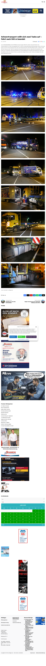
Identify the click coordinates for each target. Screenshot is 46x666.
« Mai (3, 524)
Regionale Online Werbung (6, 419)
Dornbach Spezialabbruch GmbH (7, 425)
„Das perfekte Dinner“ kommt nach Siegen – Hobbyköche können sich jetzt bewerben (29, 626)
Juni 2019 (23, 505)
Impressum (27, 339)
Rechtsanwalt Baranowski (6, 410)
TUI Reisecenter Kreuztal (5, 417)
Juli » (43, 524)
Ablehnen (20, 336)
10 (4, 516)
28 (29, 522)
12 (16, 516)
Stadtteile (23, 16)
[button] (36, 326)
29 (35, 522)
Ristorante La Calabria (5, 422)
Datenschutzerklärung (21, 339)
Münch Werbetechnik (5, 407)
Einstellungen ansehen (31, 336)
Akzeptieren (12, 336)
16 (41, 516)
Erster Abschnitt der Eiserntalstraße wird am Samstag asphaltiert (29, 642)
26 (16, 522)
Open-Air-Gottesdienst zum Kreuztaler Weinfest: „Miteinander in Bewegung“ (28, 638)
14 (29, 516)
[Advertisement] (23, 26)
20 (22, 519)
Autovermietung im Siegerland (7, 415)
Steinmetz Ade (4, 414)
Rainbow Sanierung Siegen (6, 424)
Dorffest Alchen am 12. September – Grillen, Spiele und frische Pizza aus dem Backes (29, 621)
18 (10, 519)
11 (10, 516)
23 (41, 519)
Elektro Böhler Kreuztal (5, 409)
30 (41, 522)
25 (10, 522)
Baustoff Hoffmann (4, 412)
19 (16, 519)
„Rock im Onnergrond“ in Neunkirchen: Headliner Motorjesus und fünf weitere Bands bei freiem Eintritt (29, 632)
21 (29, 519)
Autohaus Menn (4, 420)
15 (35, 516)
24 (4, 522)
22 (35, 519)
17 (4, 519)
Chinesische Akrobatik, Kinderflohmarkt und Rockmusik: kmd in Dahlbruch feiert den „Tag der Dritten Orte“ (29, 648)
